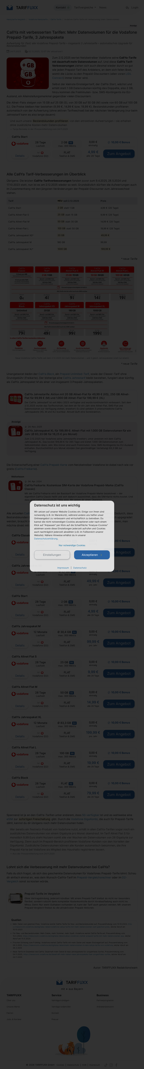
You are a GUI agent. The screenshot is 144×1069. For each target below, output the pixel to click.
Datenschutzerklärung (46, 538)
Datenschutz (80, 567)
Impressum (63, 567)
